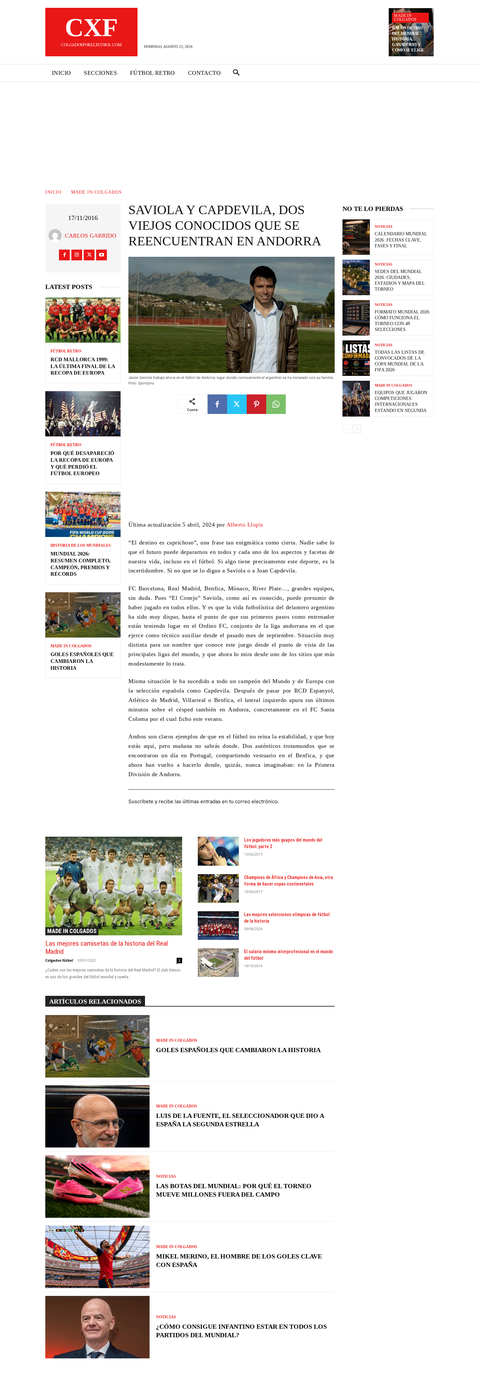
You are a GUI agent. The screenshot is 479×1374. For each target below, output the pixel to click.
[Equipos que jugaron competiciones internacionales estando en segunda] (356, 398)
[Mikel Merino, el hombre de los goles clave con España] (97, 1257)
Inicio (53, 192)
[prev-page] (346, 429)
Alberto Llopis (244, 524)
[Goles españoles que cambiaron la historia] (83, 615)
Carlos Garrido (90, 235)
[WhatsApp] (276, 404)
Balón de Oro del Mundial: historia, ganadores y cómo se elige (408, 38)
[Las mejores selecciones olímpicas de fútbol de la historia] (218, 925)
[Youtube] (101, 255)
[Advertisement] (239, 130)
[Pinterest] (256, 404)
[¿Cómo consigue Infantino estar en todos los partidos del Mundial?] (97, 1327)
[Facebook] (64, 255)
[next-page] (357, 429)
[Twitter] (89, 255)
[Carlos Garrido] (57, 235)
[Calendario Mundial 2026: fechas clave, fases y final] (356, 237)
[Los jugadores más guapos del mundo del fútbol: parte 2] (218, 851)
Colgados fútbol (59, 960)
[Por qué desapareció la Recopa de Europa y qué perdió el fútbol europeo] (83, 413)
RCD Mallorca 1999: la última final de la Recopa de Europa (83, 366)
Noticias (166, 1176)
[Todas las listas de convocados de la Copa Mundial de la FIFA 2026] (356, 358)
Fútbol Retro (66, 351)
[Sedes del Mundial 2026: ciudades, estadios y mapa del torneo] (356, 277)
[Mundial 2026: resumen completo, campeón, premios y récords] (83, 514)
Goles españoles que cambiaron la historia (82, 661)
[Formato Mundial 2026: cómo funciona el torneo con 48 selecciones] (356, 318)
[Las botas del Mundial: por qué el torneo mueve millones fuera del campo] (97, 1186)
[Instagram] (76, 255)
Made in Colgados (405, 17)
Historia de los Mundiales (81, 545)
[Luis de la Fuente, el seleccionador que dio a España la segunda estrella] (97, 1116)
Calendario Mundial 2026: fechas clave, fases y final (401, 239)
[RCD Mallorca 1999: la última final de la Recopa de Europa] (83, 320)
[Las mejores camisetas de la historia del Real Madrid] (113, 886)
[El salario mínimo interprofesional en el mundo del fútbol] (218, 962)
